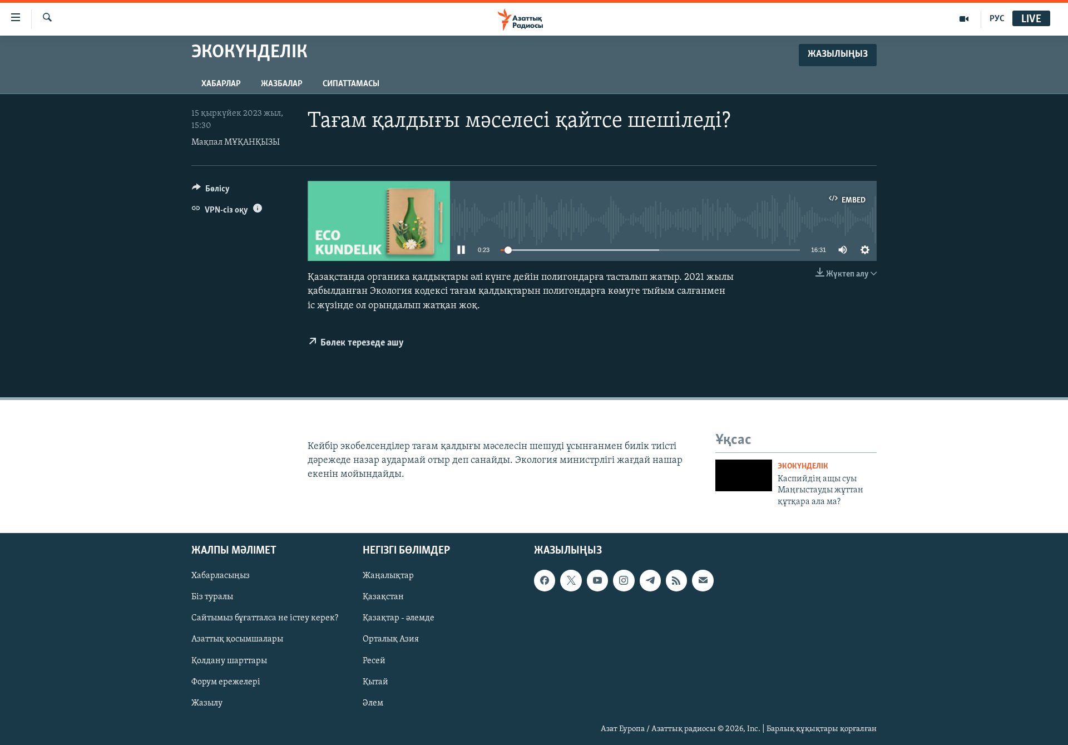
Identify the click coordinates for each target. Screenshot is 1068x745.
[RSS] (676, 580)
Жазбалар (282, 84)
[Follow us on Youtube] (597, 580)
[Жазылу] (702, 580)
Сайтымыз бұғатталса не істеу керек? (264, 618)
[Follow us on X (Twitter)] (570, 580)
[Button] (211, 191)
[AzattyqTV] (964, 19)
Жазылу (206, 703)
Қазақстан (383, 597)
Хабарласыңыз (220, 576)
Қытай (375, 682)
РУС (997, 18)
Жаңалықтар (388, 576)
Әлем (373, 703)
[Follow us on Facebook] (544, 580)
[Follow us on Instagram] (623, 580)
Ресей (374, 661)
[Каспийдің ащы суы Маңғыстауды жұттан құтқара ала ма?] (743, 475)
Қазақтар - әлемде (398, 618)
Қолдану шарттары (229, 661)
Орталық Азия (391, 639)
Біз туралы (212, 597)
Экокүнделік (803, 466)
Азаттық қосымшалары (237, 639)
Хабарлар (221, 84)
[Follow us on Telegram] (650, 580)
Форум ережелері (225, 682)
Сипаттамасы (351, 84)
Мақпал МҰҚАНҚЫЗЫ (235, 142)
